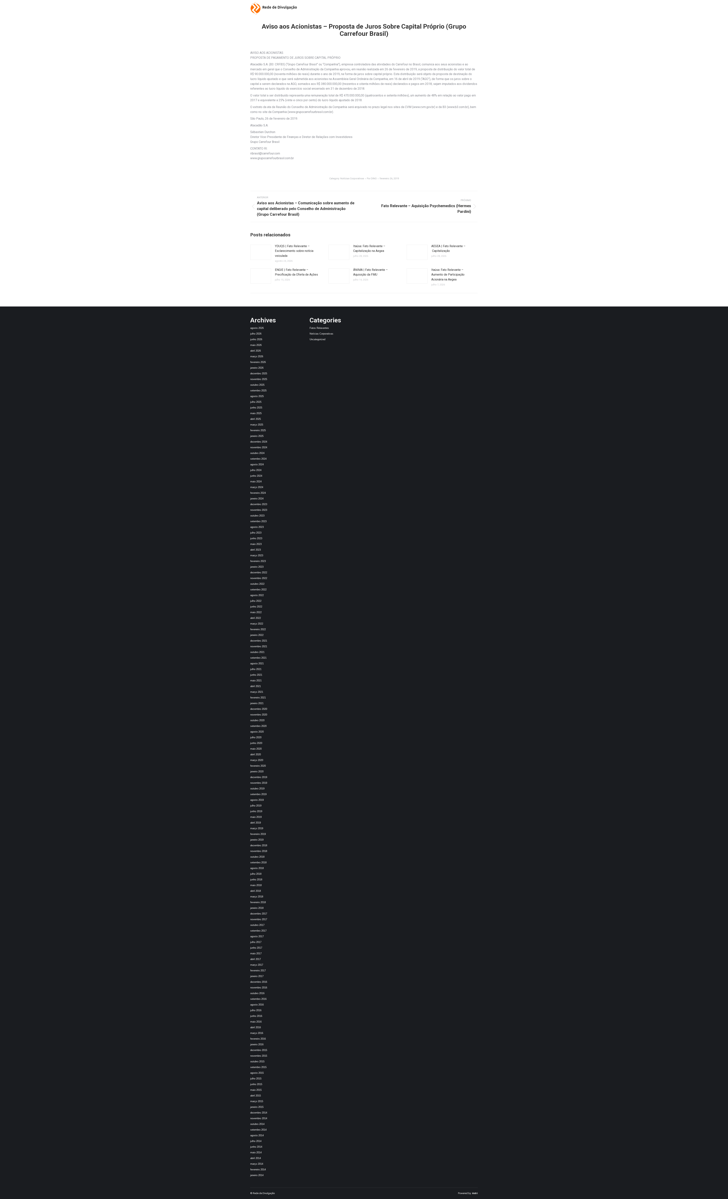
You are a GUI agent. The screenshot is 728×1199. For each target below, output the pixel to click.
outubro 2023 (257, 515)
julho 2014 (255, 1141)
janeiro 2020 (257, 771)
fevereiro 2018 (258, 902)
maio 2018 (256, 885)
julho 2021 (255, 669)
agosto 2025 (257, 396)
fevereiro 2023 (258, 561)
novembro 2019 (258, 782)
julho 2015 (255, 1078)
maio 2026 (256, 345)
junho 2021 (256, 674)
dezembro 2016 (258, 981)
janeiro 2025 (257, 436)
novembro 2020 (258, 714)
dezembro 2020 (258, 709)
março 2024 (256, 487)
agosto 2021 (257, 663)
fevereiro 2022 (258, 629)
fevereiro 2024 (258, 492)
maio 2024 (256, 481)
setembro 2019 (258, 794)
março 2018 (256, 896)
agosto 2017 (257, 936)
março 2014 (256, 1163)
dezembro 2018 (258, 845)
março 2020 (256, 760)
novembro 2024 (258, 447)
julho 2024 (255, 470)
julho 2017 (255, 942)
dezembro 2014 (258, 1112)
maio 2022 (256, 612)
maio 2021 (256, 680)
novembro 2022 (258, 578)
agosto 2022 (257, 595)
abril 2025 (255, 419)
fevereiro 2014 (258, 1169)
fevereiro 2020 (258, 765)
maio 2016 (256, 1021)
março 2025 (256, 424)
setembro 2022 (258, 589)
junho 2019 (256, 811)
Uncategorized (317, 339)
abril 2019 (255, 822)
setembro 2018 (258, 862)
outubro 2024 (257, 453)
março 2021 (256, 691)
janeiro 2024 (257, 498)
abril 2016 (255, 1027)
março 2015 (256, 1101)
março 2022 (256, 623)
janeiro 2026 (257, 367)
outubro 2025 (257, 384)
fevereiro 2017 (258, 970)
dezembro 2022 (258, 572)
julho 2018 (255, 873)
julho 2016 (255, 1010)
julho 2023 (255, 532)
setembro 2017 (258, 930)
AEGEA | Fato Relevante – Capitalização (448, 248)
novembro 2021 (258, 646)
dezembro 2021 (258, 640)
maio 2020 (256, 748)
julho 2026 (255, 333)
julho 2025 (255, 401)
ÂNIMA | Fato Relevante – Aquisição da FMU (370, 272)
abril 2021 (255, 686)
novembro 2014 (258, 1118)
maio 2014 (256, 1152)
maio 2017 (256, 953)
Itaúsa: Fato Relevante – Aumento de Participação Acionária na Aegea (447, 274)
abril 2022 (255, 618)
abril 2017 (255, 959)
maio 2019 (256, 817)
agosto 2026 (257, 328)
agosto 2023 (257, 527)
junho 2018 (256, 879)
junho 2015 (256, 1084)
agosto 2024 (257, 464)
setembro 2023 (258, 521)
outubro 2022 (257, 583)
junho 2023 (256, 538)
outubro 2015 (257, 1061)
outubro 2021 (257, 652)
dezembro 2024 (258, 441)
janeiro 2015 (257, 1107)
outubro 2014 (257, 1124)
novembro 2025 (258, 379)
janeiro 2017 (257, 976)
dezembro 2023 (258, 504)
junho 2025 (256, 407)
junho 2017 (256, 947)
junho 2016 (256, 1016)
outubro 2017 (257, 925)
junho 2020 (256, 743)
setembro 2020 (258, 726)
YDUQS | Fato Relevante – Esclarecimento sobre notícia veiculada (294, 251)
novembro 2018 (258, 851)
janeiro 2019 (257, 839)
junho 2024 (256, 475)
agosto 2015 (257, 1072)
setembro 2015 (258, 1067)
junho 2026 (256, 339)
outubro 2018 (257, 856)
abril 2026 (255, 350)
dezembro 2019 (258, 777)
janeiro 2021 (257, 703)
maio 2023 (256, 544)
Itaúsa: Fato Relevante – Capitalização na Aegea (369, 248)
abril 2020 (255, 754)
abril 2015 (255, 1095)
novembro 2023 (258, 510)
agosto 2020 (257, 731)
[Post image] (260, 252)
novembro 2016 (258, 987)
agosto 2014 (257, 1135)
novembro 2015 (258, 1055)
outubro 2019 (257, 788)
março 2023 (256, 555)
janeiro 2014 (257, 1175)
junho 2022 (256, 606)
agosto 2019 (257, 800)
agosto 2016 (257, 1004)
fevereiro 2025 (258, 430)
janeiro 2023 (257, 566)
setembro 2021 (258, 657)
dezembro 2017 (258, 913)
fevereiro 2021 (258, 697)
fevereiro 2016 (258, 1038)
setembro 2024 (258, 458)
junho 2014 (256, 1146)
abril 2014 (255, 1158)
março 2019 (256, 828)
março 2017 (256, 964)
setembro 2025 (258, 390)
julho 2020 (255, 737)
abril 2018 (255, 890)
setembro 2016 (258, 999)
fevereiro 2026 (258, 362)
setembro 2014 (258, 1129)
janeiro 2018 (257, 908)
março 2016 (256, 1033)
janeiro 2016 (257, 1044)
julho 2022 (255, 601)
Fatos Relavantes (319, 328)
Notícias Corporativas (352, 178)
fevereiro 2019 (258, 834)
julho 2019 (255, 805)
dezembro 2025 (258, 373)
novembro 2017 (258, 919)
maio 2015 (256, 1090)
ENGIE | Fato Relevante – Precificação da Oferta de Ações (296, 272)
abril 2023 (255, 549)
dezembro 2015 (258, 1050)
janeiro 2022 (257, 635)
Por (372, 178)
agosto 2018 (257, 868)
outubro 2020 (257, 720)
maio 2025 (256, 413)
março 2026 (256, 356)
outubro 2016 (257, 993)
